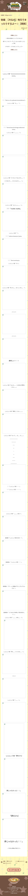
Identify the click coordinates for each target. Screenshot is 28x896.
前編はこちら (14, 35)
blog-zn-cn (8, 15)
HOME (2, 15)
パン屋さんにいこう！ (19, 862)
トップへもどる (14, 870)
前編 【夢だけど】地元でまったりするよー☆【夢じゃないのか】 (7, 862)
